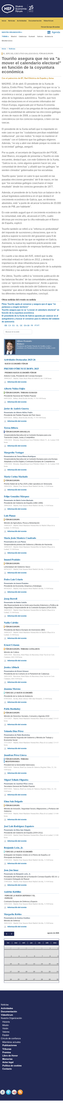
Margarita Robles (13, 914)
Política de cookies (12, 1065)
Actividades (22, 21)
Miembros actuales (11, 1041)
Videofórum (48, 21)
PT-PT (37, 326)
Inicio (4, 21)
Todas (4, 36)
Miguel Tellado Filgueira (16, 779)
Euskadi (32, 36)
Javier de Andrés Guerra (16, 408)
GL (17, 326)
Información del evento (17, 382)
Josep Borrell (10, 598)
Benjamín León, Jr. (13, 847)
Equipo (5, 1034)
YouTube (15, 1092)
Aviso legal (7, 1062)
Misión (5, 1025)
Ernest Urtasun (11, 645)
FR (32, 326)
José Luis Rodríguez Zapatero (19, 826)
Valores (6, 1031)
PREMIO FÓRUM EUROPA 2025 (21, 368)
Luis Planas (10, 515)
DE (21, 326)
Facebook (3, 1092)
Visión (5, 1028)
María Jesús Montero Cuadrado (20, 538)
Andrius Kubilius (12, 891)
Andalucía (49, 36)
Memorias (7, 1058)
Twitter (9, 1092)
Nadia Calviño (11, 622)
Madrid (14, 36)
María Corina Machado (16, 476)
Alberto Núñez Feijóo (14, 388)
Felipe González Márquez (16, 496)
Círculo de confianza (11, 1038)
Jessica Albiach (11, 667)
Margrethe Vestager (14, 452)
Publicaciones (9, 1045)
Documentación (35, 21)
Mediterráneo (7, 41)
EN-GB (26, 326)
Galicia (40, 36)
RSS (20, 1092)
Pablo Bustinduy (12, 708)
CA (9, 326)
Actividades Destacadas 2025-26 (19, 359)
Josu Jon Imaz (11, 870)
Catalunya (23, 36)
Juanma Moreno (12, 688)
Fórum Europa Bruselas (50, 27)
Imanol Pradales (12, 559)
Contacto (7, 1068)
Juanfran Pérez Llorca (15, 755)
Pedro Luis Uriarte (13, 579)
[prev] (6, 934)
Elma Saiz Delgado (13, 801)
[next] (11, 934)
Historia (6, 1021)
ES (6, 326)
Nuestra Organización (11, 1018)
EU (13, 326)
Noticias (11, 21)
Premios (6, 1052)
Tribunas (6, 1048)
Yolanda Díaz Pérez (13, 731)
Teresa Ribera (11, 427)
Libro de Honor (10, 1055)
